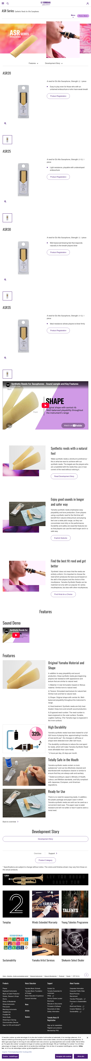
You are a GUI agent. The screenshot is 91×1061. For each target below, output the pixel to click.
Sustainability (74, 1011)
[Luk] (87, 1037)
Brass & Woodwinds (51, 976)
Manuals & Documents (54, 1004)
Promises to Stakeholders (78, 1001)
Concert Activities (31, 998)
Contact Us (51, 988)
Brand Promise (74, 994)
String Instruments (9, 1004)
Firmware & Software (54, 1006)
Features (32, 63)
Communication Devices (10, 1022)
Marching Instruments (10, 1009)
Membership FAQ (53, 1030)
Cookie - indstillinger (10, 1056)
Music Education (30, 983)
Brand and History (75, 1006)
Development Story (52, 63)
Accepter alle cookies (63, 1056)
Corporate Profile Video (77, 991)
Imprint (4, 1052)
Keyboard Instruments (10, 991)
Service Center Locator (54, 998)
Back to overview (9, 821)
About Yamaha (74, 983)
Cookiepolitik (27, 1052)
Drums (5, 999)
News (26, 1004)
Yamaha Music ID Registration (53, 1018)
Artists (27, 1010)
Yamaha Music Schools (32, 988)
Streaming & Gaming (9, 1020)
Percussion (6, 1007)
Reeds (68, 976)
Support (52, 853)
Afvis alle (81, 1056)
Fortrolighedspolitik (15, 1052)
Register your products (54, 1028)
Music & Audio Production (11, 994)
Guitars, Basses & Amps (11, 996)
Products (61, 976)
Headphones (7, 1012)
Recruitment (74, 996)
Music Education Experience (34, 996)
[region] (45, 1047)
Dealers (27, 1016)
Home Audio (7, 1017)
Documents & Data (53, 1009)
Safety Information (53, 1011)
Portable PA (6, 1014)
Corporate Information (77, 988)
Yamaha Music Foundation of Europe (33, 992)
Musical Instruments (36, 976)
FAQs (49, 996)
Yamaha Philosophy (76, 999)
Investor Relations (75, 1009)
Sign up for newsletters (54, 1025)
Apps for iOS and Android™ (12, 1025)
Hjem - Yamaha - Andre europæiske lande (15, 976)
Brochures (50, 1001)
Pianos (5, 988)
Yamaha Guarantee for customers (54, 992)
